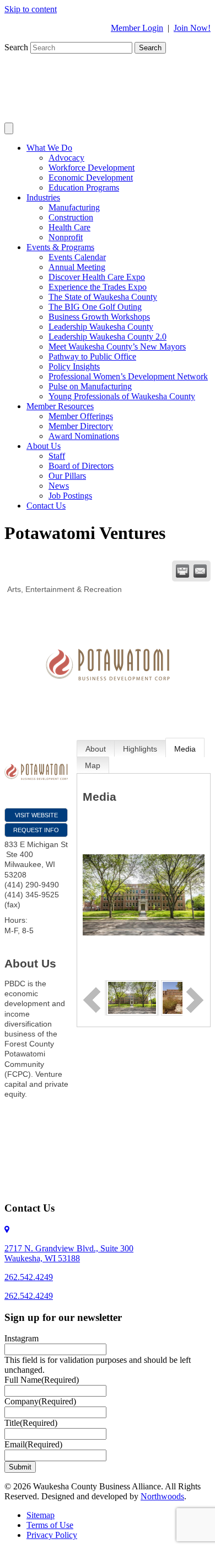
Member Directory (81, 426)
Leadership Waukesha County (101, 326)
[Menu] (8, 128)
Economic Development (91, 177)
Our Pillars (67, 475)
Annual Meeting (77, 267)
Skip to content (30, 9)
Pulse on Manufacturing (90, 386)
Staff (57, 456)
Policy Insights (74, 366)
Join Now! (192, 28)
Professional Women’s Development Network (128, 376)
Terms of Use (49, 1525)
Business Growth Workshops (99, 316)
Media (185, 748)
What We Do (49, 147)
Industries (43, 197)
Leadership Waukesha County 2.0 (107, 336)
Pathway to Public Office (92, 356)
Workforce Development (92, 167)
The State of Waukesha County (103, 297)
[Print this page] (182, 571)
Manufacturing (74, 207)
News (59, 485)
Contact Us (46, 505)
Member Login (137, 28)
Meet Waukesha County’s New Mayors (117, 346)
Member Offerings (81, 416)
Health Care (69, 227)
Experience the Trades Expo (98, 287)
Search (17, 47)
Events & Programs (60, 247)
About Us (43, 446)
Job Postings (70, 495)
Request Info (36, 830)
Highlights (140, 748)
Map (92, 765)
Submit (20, 1467)
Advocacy (66, 157)
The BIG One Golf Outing (95, 306)
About (95, 748)
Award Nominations (84, 436)
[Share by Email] (200, 571)
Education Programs (84, 187)
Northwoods (162, 1496)
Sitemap (40, 1515)
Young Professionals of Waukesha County (122, 396)
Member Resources (60, 406)
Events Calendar (77, 257)
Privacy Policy (51, 1535)
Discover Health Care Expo (97, 277)
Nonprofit (66, 237)
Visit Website (36, 815)
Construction (71, 217)
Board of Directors (81, 465)
